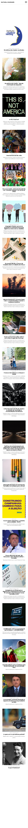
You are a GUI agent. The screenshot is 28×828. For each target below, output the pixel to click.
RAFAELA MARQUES (7, 2)
